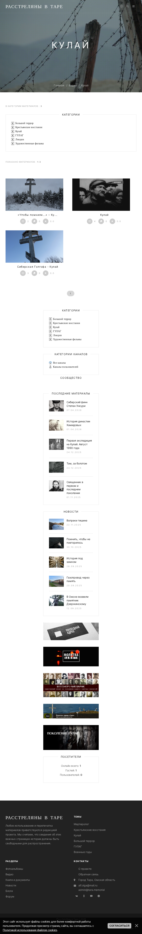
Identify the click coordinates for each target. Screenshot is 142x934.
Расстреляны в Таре (34, 6)
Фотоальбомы (14, 868)
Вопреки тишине (77, 520)
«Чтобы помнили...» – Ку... (37, 214)
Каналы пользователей (65, 366)
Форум (10, 896)
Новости (11, 885)
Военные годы (83, 852)
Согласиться (119, 925)
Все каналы (59, 362)
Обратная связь (88, 874)
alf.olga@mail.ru (87, 885)
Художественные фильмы (29, 143)
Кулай (84, 85)
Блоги (9, 890)
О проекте (85, 868)
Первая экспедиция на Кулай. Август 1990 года (79, 444)
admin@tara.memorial (91, 889)
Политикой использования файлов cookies (30, 930)
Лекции (19, 139)
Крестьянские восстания (28, 127)
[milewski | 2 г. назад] (34, 194)
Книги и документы (18, 879)
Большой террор (24, 123)
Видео (73, 85)
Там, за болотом (77, 463)
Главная (59, 85)
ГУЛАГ (19, 135)
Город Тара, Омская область (96, 879)
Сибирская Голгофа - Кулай (37, 266)
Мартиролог (81, 824)
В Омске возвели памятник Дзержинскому (77, 600)
